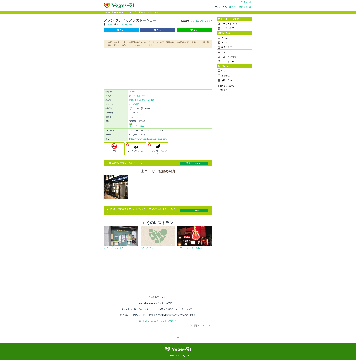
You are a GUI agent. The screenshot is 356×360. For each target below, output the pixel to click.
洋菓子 (137, 104)
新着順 (224, 37)
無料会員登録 (245, 7)
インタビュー (227, 61)
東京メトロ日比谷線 (124, 24)
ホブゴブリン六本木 (114, 247)
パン (131, 104)
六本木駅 (109, 24)
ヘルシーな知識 (228, 56)
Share (159, 30)
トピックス (226, 42)
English (247, 2)
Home (107, 12)
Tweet (123, 30)
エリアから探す (228, 28)
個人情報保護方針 (227, 86)
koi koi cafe (147, 247)
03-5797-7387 (201, 21)
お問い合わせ (227, 80)
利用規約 (224, 89)
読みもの (225, 32)
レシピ (224, 52)
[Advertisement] (158, 68)
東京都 (132, 91)
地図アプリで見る (136, 126)
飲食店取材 (226, 47)
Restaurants (118, 12)
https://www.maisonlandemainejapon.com (148, 139)
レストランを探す (230, 19)
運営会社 (225, 75)
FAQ (223, 70)
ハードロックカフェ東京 (189, 247)
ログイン (233, 7)
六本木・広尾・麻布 (137, 96)
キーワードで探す (229, 23)
